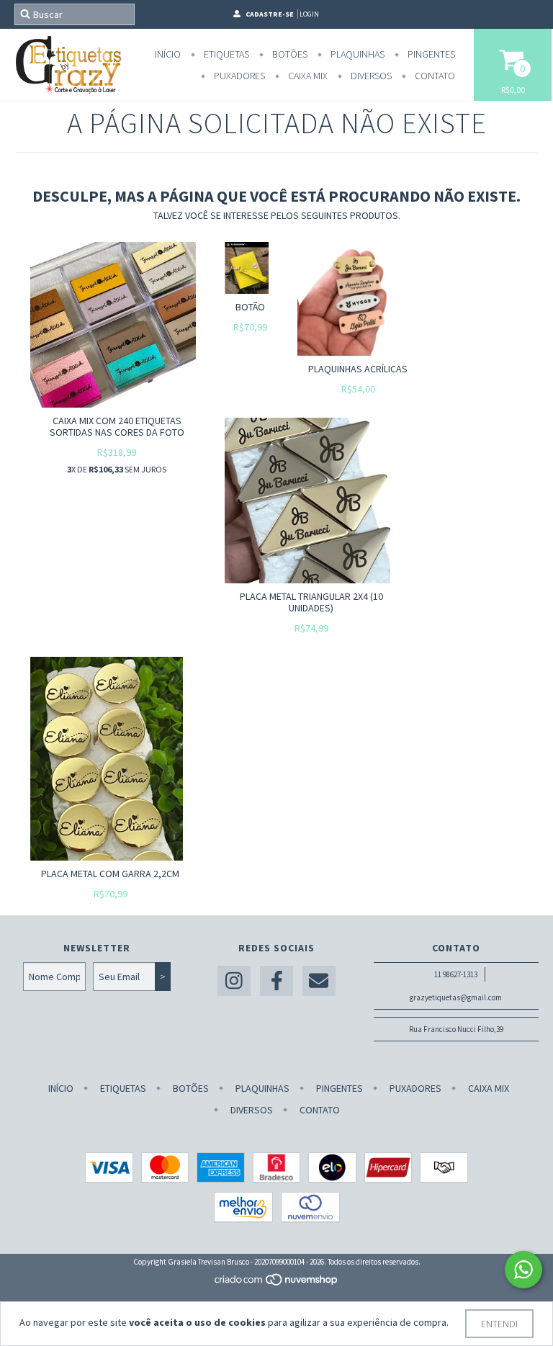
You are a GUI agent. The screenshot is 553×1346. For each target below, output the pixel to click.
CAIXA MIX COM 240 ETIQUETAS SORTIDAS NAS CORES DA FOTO (117, 426)
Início (168, 54)
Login (309, 14)
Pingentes (430, 54)
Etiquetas (225, 54)
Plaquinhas (356, 54)
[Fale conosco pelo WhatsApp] (523, 1269)
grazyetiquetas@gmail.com (456, 997)
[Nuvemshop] (277, 1283)
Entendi (499, 1323)
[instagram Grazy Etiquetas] (234, 981)
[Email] (319, 981)
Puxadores (238, 75)
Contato (434, 75)
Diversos (370, 75)
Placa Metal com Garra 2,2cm (110, 873)
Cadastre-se (270, 14)
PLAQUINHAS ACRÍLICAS (358, 368)
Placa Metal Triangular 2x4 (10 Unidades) (311, 602)
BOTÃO (250, 306)
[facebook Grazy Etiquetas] (276, 981)
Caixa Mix (307, 75)
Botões (288, 54)
